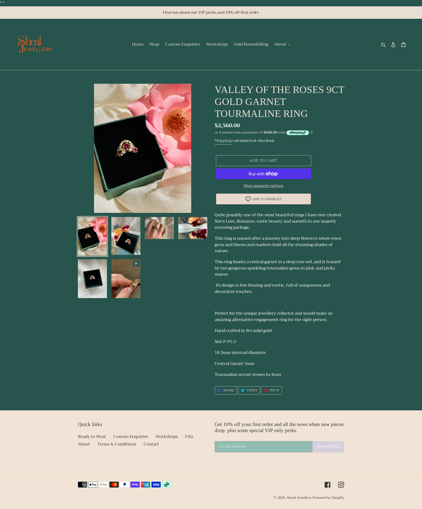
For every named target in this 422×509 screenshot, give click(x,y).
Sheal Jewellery (299, 497)
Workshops (167, 436)
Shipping (223, 140)
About (84, 444)
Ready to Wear (92, 436)
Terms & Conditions (116, 444)
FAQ (189, 436)
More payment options (263, 186)
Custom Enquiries (130, 436)
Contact (151, 444)
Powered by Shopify (328, 497)
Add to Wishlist (267, 199)
